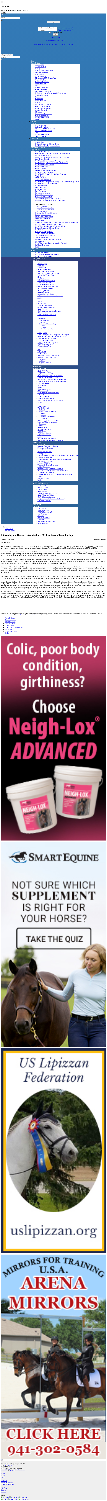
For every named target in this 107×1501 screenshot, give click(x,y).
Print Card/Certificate (45, 283)
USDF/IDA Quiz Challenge (44, 172)
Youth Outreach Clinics (43, 180)
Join (36, 133)
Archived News (10, 622)
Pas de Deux (42, 385)
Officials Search (43, 391)
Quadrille (41, 387)
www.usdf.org (19, 614)
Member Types (42, 264)
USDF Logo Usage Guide (46, 521)
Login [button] (55, 34)
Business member (56, 32)
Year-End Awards (43, 320)
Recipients (42, 361)
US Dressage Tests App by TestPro (47, 254)
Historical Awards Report (48, 329)
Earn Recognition (41, 191)
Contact (3, 1492)
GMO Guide (42, 486)
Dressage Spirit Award (45, 346)
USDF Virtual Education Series (45, 208)
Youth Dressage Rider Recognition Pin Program (53, 335)
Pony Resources (40, 241)
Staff (36, 85)
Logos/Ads (41, 519)
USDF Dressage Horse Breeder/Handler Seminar (51, 163)
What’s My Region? (44, 269)
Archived (43, 327)
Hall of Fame (39, 74)
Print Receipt (42, 267)
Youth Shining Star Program (47, 338)
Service (40, 301)
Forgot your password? (65, 30)
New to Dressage (41, 125)
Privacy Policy (4, 1470)
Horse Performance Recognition (48, 355)
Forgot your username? (65, 28)
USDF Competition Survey (47, 438)
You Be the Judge (42, 211)
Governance (39, 99)
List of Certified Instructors (46, 472)
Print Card (41, 266)
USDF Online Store (41, 252)
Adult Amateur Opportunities (45, 234)
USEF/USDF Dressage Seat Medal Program (52, 379)
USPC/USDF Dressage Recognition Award (52, 336)
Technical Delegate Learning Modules (48, 198)
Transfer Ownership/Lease (46, 281)
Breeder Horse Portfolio (45, 288)
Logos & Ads (9, 625)
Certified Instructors (41, 95)
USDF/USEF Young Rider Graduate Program (50, 174)
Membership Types (41, 72)
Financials (38, 112)
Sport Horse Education (42, 159)
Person (40, 262)
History (37, 68)
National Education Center (44, 70)
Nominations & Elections (43, 114)
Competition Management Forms (48, 393)
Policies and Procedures (43, 104)
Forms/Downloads (7, 1483)
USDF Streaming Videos (43, 256)
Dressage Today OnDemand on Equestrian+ (50, 200)
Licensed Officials (44, 463)
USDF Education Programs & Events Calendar (50, 226)
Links (7, 633)
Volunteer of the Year (44, 313)
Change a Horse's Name (46, 284)
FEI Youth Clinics (41, 178)
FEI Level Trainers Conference (45, 170)
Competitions (39, 142)
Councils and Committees (43, 106)
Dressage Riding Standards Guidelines (48, 224)
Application (42, 359)
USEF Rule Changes (44, 433)
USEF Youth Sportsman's (46, 344)
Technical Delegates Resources (48, 465)
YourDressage (42, 514)
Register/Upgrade (43, 279)
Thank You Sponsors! (53, 44)
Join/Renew (5, 1488)
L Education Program (42, 151)
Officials (38, 97)
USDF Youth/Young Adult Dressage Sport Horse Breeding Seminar (57, 182)
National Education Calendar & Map (47, 144)
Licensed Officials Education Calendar (48, 239)
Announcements (10, 620)
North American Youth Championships (50, 376)
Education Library (41, 187)
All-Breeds (42, 322)
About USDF (39, 65)
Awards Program (43, 292)
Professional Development (44, 217)
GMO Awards (42, 309)
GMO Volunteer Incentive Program (49, 311)
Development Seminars (43, 215)
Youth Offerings (40, 80)
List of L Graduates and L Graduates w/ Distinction (52, 157)
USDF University (41, 185)
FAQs (37, 119)
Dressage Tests (42, 427)
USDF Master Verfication (46, 271)
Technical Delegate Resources (45, 235)
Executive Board (40, 84)
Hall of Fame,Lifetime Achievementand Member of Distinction (46, 305)
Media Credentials (44, 518)
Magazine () (45, 78)
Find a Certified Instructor (43, 131)
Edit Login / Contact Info (46, 275)
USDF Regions (40, 76)
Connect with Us (39, 44)
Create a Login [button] (56, 37)
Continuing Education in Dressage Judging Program (52, 153)
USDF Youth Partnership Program (46, 183)
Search (43, 325)
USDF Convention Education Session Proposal (51, 243)
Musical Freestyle (43, 383)
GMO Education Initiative (44, 195)
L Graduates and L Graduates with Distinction (50, 93)
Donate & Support (67, 44)
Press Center (9, 529)
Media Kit (41, 516)
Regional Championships (46, 374)
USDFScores (42, 431)
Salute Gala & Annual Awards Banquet (50, 296)
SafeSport (4, 1481)
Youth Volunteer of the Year (47, 315)
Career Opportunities (42, 116)
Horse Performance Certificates (48, 420)
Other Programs (40, 168)
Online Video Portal (41, 166)
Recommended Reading (43, 155)
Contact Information (42, 82)
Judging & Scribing (41, 127)
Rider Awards (42, 353)
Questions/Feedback (7, 1484)
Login (53, 22)
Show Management (44, 389)
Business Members (41, 87)
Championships (43, 370)
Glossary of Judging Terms (44, 232)
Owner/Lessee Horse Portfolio (48, 286)
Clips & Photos (10, 623)
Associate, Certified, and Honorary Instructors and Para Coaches (56, 222)
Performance (42, 319)
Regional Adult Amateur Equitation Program (52, 381)
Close (3, 12)
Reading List (39, 220)
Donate (3, 1490)
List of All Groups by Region (47, 493)
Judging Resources (41, 237)
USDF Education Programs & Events (47, 146)
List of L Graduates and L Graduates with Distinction (55, 474)
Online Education (41, 189)
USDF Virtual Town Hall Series (45, 209)
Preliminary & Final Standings (47, 324)
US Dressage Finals (44, 372)
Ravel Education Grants (45, 340)
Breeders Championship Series (48, 378)
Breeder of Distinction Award (47, 357)
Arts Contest (42, 352)
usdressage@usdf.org (31, 614)
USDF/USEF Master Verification (48, 273)
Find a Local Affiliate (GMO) (45, 129)
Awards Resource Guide (46, 294)
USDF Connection (44, 510)
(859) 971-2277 (8, 1465)
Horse (39, 277)
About (3, 1475)
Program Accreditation (42, 193)
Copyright (11, 1470)
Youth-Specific (40, 176)
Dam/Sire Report (43, 290)
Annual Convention (41, 110)
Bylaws (37, 102)
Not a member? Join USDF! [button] (55, 40)
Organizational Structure (43, 108)
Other (39, 350)
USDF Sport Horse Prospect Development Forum (51, 161)
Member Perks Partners (43, 91)
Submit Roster (42, 489)
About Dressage (40, 67)
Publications (42, 508)
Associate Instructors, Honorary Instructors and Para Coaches (58, 455)
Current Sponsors (41, 89)
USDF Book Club (42, 206)
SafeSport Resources (42, 117)
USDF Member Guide (45, 512)
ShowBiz (41, 395)
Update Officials (43, 487)
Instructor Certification (42, 218)
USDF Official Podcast (43, 230)
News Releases (43, 523)
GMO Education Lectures (43, 197)
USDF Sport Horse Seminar (44, 165)
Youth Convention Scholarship (48, 342)
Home (7, 527)
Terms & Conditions (20, 1470)
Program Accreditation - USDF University (51, 499)
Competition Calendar (45, 429)
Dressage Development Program (46, 213)
